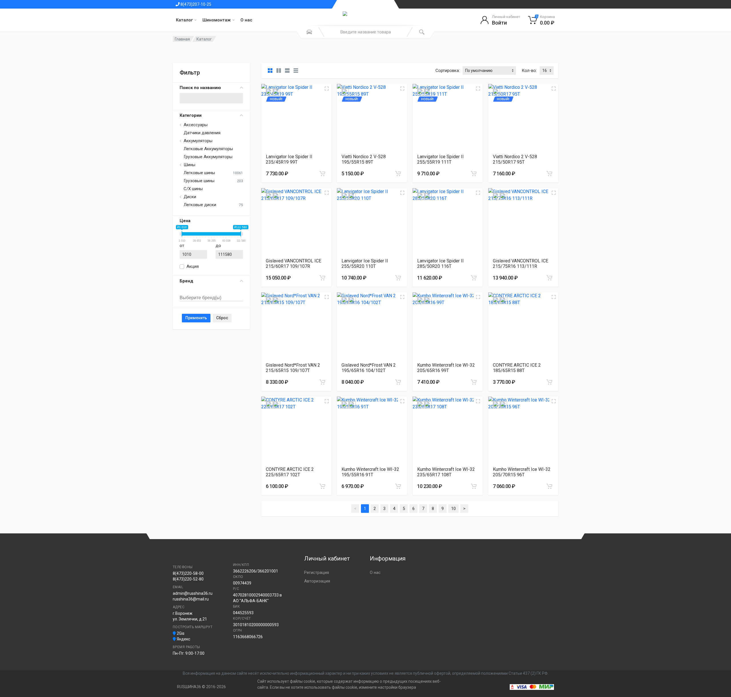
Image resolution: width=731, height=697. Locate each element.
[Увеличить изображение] (326, 88)
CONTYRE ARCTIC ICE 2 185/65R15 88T (517, 367)
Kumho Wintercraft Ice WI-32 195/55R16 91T (370, 472)
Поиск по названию (200, 87)
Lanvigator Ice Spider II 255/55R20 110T (365, 263)
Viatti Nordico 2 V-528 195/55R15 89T (364, 159)
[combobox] (211, 291)
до (218, 245)
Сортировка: (447, 70)
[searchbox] (206, 298)
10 (453, 508)
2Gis (180, 633)
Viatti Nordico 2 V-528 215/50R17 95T (515, 159)
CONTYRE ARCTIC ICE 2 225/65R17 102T (290, 472)
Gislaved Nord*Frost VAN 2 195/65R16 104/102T (369, 367)
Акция (192, 266)
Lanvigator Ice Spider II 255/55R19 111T (440, 159)
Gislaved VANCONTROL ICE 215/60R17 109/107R (293, 263)
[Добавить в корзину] (322, 173)
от (182, 245)
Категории (191, 115)
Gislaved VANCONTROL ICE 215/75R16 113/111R (520, 263)
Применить (196, 318)
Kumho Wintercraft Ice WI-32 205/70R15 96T (522, 472)
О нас (246, 20)
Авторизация (317, 581)
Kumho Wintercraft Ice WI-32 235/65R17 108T (446, 472)
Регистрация (316, 572)
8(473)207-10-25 (195, 4)
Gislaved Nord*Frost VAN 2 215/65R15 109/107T (293, 367)
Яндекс (183, 639)
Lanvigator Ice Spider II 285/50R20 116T (440, 263)
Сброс (222, 318)
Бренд (186, 281)
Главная (182, 39)
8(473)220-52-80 (188, 579)
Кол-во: (529, 70)
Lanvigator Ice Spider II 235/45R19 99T (289, 159)
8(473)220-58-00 (188, 573)
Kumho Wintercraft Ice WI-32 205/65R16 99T (446, 367)
